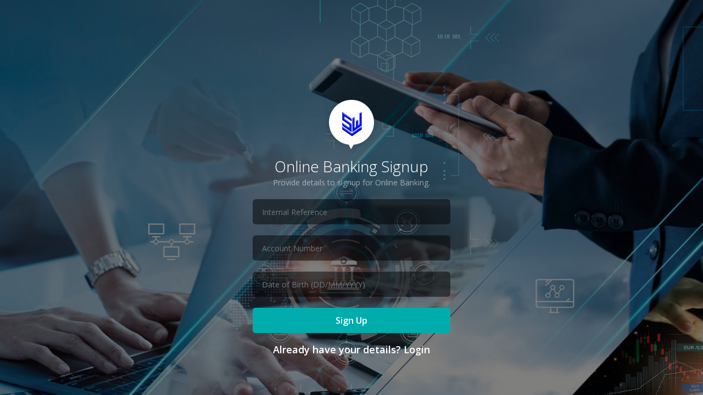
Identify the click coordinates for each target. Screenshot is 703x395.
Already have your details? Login (351, 349)
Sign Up (351, 320)
